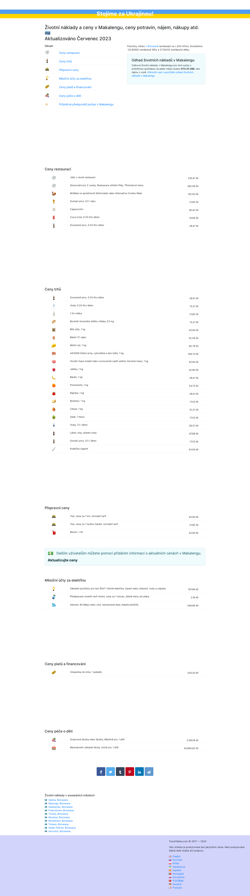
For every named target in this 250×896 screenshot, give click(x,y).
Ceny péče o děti (70, 96)
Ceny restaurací (69, 53)
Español (176, 870)
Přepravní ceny (69, 70)
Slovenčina (178, 877)
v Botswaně (152, 46)
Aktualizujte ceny (63, 560)
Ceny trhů (65, 61)
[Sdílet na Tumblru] (120, 771)
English (176, 856)
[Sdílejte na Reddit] (149, 771)
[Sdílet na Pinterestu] (129, 771)
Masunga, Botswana (59, 803)
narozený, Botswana (59, 831)
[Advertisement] (125, 140)
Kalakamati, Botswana (60, 806)
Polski (175, 863)
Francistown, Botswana (61, 810)
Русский (177, 859)
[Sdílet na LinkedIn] (139, 771)
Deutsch (177, 884)
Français (177, 887)
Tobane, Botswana (58, 824)
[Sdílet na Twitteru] (110, 771)
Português (178, 873)
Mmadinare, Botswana (60, 820)
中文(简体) (178, 880)
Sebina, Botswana (58, 799)
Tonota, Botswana (58, 813)
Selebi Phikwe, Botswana (62, 827)
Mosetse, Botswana (59, 817)
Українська (178, 866)
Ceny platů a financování (75, 87)
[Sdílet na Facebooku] (101, 771)
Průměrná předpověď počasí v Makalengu (86, 104)
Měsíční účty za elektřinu (75, 78)
